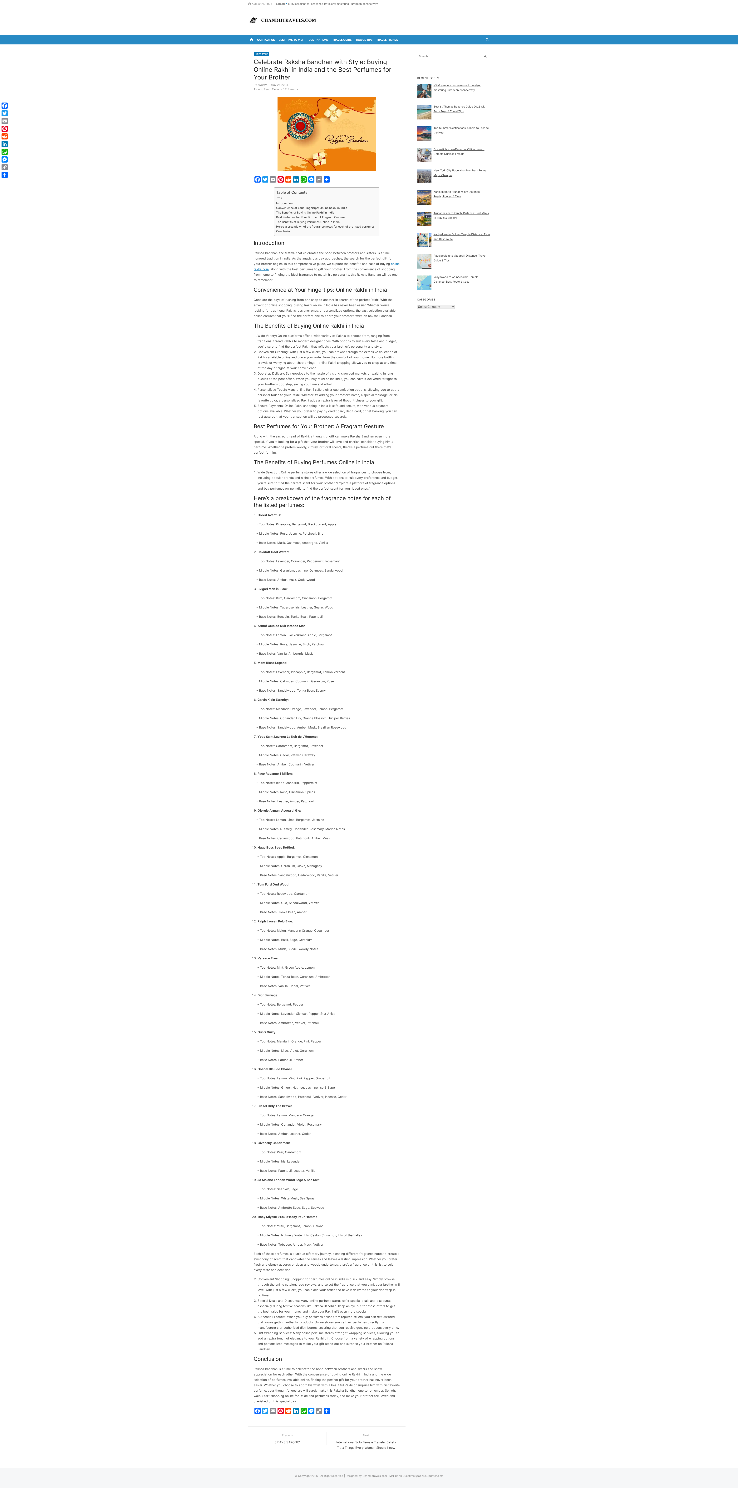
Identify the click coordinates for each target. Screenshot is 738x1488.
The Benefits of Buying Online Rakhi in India (305, 212)
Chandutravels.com (374, 1475)
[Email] (4, 121)
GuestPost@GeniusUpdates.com (423, 1475)
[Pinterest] (4, 129)
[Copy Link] (4, 167)
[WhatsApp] (4, 152)
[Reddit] (4, 136)
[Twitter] (4, 113)
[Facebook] (4, 105)
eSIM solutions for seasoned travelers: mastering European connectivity (333, 3)
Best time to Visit (292, 39)
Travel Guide (342, 39)
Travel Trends (387, 39)
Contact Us (266, 39)
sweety (262, 84)
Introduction (284, 203)
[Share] (4, 175)
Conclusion (284, 231)
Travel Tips (364, 39)
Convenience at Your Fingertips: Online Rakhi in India (311, 207)
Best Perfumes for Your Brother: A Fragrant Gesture (310, 217)
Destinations (318, 39)
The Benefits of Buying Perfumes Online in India (308, 222)
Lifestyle (261, 54)
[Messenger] (4, 159)
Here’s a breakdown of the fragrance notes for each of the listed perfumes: (325, 226)
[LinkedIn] (4, 144)
